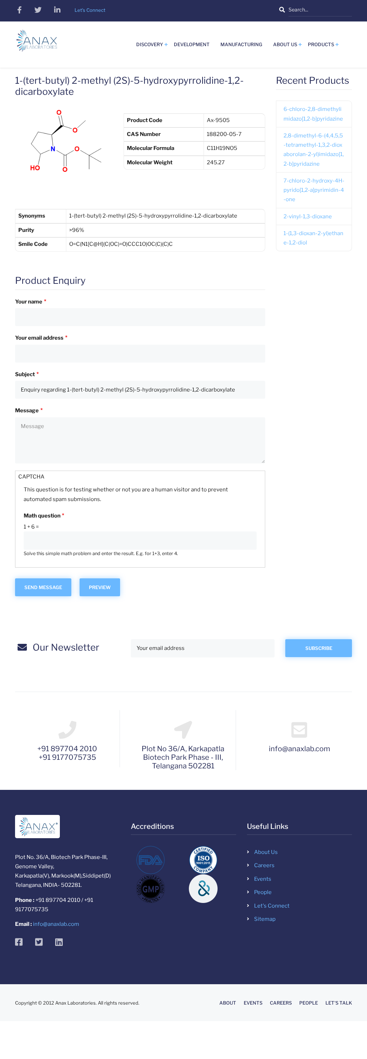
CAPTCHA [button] (31, 476)
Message (27, 410)
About (227, 1003)
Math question (42, 516)
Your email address (39, 338)
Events (262, 879)
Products (321, 44)
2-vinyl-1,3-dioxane (307, 216)
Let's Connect (272, 906)
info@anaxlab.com (56, 924)
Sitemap (265, 919)
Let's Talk (338, 1003)
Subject (25, 374)
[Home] (36, 43)
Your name (28, 301)
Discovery (149, 44)
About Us (285, 44)
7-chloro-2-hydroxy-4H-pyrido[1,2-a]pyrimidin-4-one (313, 190)
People (263, 892)
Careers (264, 865)
